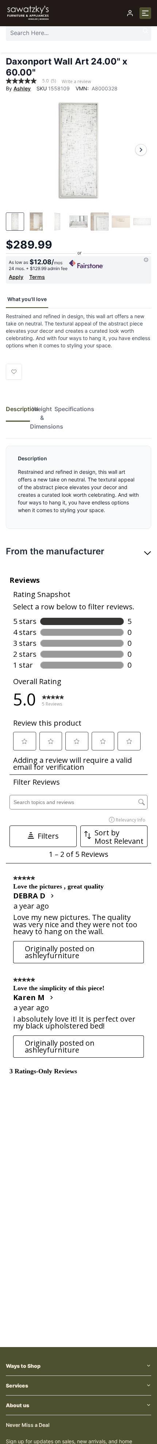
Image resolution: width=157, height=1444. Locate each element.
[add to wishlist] (14, 372)
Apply (16, 277)
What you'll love (27, 299)
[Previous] (16, 150)
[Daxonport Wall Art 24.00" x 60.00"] (78, 150)
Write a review (76, 81)
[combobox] (78, 33)
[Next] (141, 150)
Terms (37, 277)
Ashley (22, 88)
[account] (130, 13)
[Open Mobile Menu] (145, 13)
